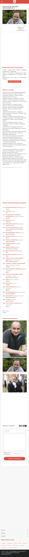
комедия (4, 543)
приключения (15, 545)
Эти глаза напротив (11, 227)
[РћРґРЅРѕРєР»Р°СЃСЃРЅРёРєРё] (22, 426)
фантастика (4, 547)
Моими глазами (10, 247)
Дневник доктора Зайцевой (13, 268)
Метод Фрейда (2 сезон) (12, 232)
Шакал (7, 220)
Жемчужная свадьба (11, 223)
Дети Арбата (9, 295)
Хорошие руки (10, 236)
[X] (26, 426)
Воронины (9, 283)
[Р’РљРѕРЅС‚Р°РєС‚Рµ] (20, 426)
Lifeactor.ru (23, 551)
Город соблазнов (10, 286)
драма (19, 543)
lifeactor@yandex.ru (10, 552)
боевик (15, 543)
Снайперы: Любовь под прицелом (15, 263)
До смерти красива (11, 254)
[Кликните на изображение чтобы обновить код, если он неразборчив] (8, 453)
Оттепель (7, 311)
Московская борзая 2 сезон (13, 207)
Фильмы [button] (3, 530)
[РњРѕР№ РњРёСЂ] (24, 426)
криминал (25, 543)
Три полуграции (10, 292)
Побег (7, 279)
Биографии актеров (15, 551)
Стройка (8, 211)
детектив (4, 545)
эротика (15, 547)
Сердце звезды (10, 243)
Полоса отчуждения (11, 239)
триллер (10, 547)
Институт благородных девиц (14, 274)
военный (22, 545)
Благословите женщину (12, 303)
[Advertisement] (14, 47)
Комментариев (20, 30)
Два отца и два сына (11, 250)
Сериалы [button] (3, 533)
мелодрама (9, 543)
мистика (9, 545)
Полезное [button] (3, 536)
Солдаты (8, 299)
